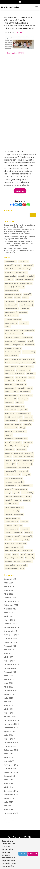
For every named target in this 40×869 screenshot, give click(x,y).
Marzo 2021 (9, 713)
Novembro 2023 (11, 635)
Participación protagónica (23, 460)
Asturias (19, 280)
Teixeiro (8, 532)
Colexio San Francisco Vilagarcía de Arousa (19, 330)
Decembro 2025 (11, 601)
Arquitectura (10, 276)
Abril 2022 (8, 687)
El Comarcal (9, 370)
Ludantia (9, 424)
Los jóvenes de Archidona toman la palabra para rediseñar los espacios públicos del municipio (18, 243)
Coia (7, 327)
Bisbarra (27, 294)
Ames (18, 265)
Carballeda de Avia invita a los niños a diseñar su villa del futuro (19, 226)
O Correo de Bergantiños (14, 453)
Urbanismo (21, 543)
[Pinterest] (24, 204)
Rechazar (32, 853)
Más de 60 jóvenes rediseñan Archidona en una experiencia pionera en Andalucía (19, 250)
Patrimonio (10, 464)
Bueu (25, 298)
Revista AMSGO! (28, 493)
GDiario (21, 388)
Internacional (10, 410)
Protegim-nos (10, 486)
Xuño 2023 (9, 649)
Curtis (8, 345)
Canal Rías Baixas (26, 305)
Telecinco (18, 532)
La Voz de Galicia (23, 413)
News (8, 442)
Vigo (23, 554)
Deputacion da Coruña (13, 348)
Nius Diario (28, 442)
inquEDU (19, 402)
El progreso (19, 374)
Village (19, 558)
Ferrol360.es (9, 381)
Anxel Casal (28, 265)
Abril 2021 (8, 709)
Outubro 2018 (10, 768)
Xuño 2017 (8, 805)
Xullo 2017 (8, 802)
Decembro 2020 (11, 720)
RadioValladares (21, 489)
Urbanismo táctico (12, 551)
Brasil (17, 298)
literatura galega (11, 420)
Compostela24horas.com (14, 334)
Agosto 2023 (10, 646)
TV (27, 540)
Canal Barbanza (11, 305)
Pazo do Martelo (11, 467)
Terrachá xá (27, 536)
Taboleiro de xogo (11, 529)
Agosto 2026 (10, 579)
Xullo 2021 (8, 698)
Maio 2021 (8, 705)
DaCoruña (29, 345)
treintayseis (18, 540)
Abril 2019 (8, 757)
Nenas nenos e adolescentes (16, 439)
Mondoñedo (21, 431)
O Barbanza (9, 449)
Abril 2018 (8, 787)
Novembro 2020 (11, 724)
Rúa (8, 504)
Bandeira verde (26, 283)
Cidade (23, 312)
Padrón (8, 457)
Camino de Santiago (25, 301)
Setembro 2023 (11, 642)
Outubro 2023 (10, 638)
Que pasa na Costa (25, 486)
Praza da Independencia (13, 478)
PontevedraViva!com (12, 475)
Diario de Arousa (11, 355)
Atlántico (29, 280)
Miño (22, 428)
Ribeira (26, 500)
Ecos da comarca (26, 366)
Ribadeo (17, 500)
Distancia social (11, 366)
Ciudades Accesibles (13, 319)
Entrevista (9, 377)
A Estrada (9, 265)
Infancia (23, 399)
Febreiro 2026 (10, 597)
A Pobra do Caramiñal (13, 269)
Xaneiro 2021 (10, 716)
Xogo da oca (22, 565)
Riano (29, 496)
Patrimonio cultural (24, 464)
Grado (8, 392)
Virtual (8, 561)
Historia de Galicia (11, 395)
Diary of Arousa (28, 363)
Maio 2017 (8, 809)
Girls (29, 388)
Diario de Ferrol (28, 359)
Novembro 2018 (11, 765)
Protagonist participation (14, 482)
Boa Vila (8, 298)
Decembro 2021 (11, 690)
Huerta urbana (10, 399)
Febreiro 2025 (10, 623)
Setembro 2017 (11, 794)
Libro (7, 417)
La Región (9, 413)
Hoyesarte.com (26, 395)
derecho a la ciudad (12, 352)
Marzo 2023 (9, 661)
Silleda (24, 522)
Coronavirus (10, 341)
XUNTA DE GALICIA (11, 569)
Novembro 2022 (11, 668)
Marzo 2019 (9, 761)
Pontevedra (23, 471)
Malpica (27, 424)
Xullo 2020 (8, 735)
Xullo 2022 (8, 675)
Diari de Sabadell (29, 352)
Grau (15, 392)
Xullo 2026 (8, 583)
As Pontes (9, 280)
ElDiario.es (9, 374)
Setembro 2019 (11, 750)
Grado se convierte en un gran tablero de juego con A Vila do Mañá (19, 238)
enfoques (31, 374)
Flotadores (21, 381)
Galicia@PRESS (20, 384)
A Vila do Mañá (11, 283)
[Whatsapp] (28, 204)
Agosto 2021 (9, 694)
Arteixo (21, 276)
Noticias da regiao (22, 446)
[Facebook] (12, 204)
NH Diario (17, 442)
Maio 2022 (8, 683)
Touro (8, 540)
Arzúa (30, 276)
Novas (19, 32)
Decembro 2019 (11, 742)
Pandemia (29, 457)
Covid (22, 341)
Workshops (10, 565)
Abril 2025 (8, 616)
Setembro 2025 (11, 605)
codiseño (24, 323)
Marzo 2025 (9, 620)
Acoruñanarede (11, 262)
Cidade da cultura (11, 316)
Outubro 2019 (10, 746)
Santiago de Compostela (14, 514)
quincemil (9, 489)
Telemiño (28, 532)
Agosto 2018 (9, 776)
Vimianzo (29, 558)
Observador (21, 449)
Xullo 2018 (8, 779)
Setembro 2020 (11, 727)
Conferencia (27, 337)
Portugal (26, 475)
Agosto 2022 (10, 672)
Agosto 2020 (10, 731)
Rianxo (8, 500)
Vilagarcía (9, 558)
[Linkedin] (20, 204)
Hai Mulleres (25, 392)
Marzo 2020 (9, 739)
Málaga (8, 435)
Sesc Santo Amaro (11, 522)
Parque (8, 460)
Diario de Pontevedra (12, 363)
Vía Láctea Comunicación (23, 561)
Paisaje (18, 457)
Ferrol (32, 377)
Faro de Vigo (21, 377)
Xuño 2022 (9, 679)
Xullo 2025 (9, 612)
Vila (31, 554)
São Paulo (18, 525)
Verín (7, 554)
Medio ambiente (11, 428)
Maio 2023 (8, 653)
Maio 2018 (8, 783)
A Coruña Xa (23, 262)
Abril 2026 (8, 594)
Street (8, 525)
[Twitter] (16, 204)
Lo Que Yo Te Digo (26, 420)
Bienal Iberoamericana (13, 294)
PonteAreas (24, 467)
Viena (15, 554)
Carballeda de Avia (12, 308)
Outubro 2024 (10, 631)
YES (22, 569)
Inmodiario (9, 402)
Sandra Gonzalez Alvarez (14, 507)
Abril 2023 (8, 657)
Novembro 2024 (11, 627)
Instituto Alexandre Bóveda (15, 406)
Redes (8, 493)
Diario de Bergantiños (13, 359)
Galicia (9, 384)
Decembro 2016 (11, 813)
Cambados (9, 301)
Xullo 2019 (8, 753)
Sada (15, 504)
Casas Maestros (11, 312)
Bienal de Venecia (11, 290)
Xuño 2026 (9, 586)
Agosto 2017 (9, 798)
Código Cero (18, 345)
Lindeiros (28, 417)
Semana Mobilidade (12, 518)
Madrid (18, 424)
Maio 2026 (8, 590)
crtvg (30, 341)
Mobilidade (9, 431)
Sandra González (12, 511)
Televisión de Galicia (12, 536)
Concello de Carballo (12, 337)
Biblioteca (20, 287)
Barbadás (9, 287)
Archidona (9, 272)
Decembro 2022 (11, 664)
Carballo (25, 308)
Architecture (21, 272)
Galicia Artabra (10, 388)
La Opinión (22, 410)
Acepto (22, 853)
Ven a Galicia (27, 551)
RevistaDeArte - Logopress (14, 496)
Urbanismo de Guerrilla (14, 547)
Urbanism (9, 543)
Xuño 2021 (8, 701)
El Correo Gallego (23, 370)
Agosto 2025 (10, 609)
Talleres (25, 529)
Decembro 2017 (11, 791)
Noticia (20, 191)
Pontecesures (10, 471)
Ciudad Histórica (11, 323)
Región (16, 493)
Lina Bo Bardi (17, 417)
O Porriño (29, 453)
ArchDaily (27, 269)
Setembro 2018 (11, 772)
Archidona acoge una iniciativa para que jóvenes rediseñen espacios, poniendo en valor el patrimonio (19, 232)
